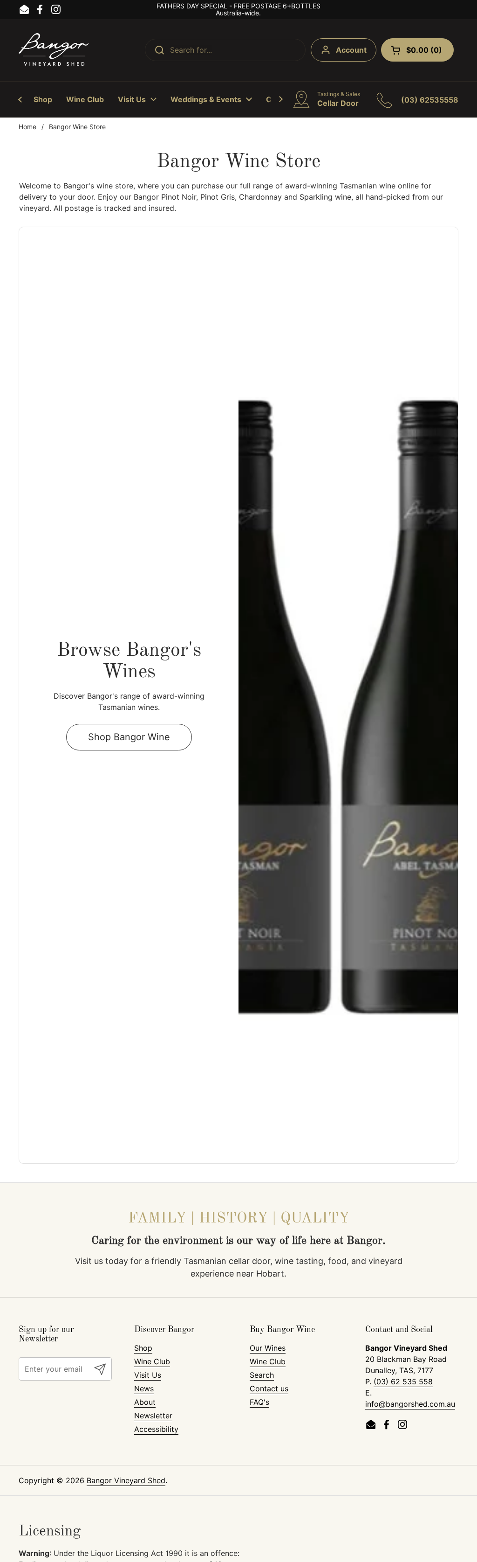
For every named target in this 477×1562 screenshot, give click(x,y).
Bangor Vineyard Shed (126, 1480)
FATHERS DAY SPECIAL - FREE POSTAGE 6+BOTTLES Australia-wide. (238, 9)
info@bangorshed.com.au (410, 1404)
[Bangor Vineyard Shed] (54, 50)
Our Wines (268, 1348)
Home (27, 127)
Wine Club (152, 1361)
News (144, 1388)
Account (351, 50)
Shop (143, 1348)
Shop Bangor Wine (129, 737)
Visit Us (147, 1375)
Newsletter (153, 1415)
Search (262, 1375)
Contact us (269, 1388)
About (145, 1402)
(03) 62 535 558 (403, 1381)
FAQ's (259, 1402)
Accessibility (156, 1429)
